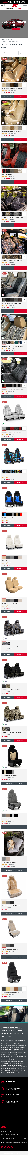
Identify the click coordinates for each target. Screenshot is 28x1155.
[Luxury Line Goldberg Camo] (14, 627)
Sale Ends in (14, 8)
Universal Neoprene (10, 819)
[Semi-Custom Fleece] (14, 584)
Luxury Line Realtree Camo (12, 260)
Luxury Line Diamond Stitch (13, 389)
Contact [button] (3, 1121)
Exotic (7, 174)
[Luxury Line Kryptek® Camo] (14, 198)
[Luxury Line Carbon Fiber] (14, 413)
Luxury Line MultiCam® (11, 690)
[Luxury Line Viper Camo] (14, 713)
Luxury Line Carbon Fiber (12, 432)
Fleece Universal (10, 949)
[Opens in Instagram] (5, 1147)
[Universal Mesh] (14, 756)
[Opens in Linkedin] (8, 1147)
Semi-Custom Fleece (11, 604)
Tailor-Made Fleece (10, 561)
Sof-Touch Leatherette (11, 303)
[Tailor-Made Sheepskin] (14, 112)
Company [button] (4, 1109)
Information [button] (5, 1117)
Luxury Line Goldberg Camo (12, 647)
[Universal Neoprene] (14, 800)
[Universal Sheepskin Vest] (14, 973)
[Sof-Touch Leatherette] (14, 284)
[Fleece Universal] (14, 930)
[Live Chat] (24, 5)
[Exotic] (14, 155)
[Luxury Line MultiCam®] (14, 670)
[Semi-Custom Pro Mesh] (14, 499)
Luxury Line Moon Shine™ (12, 475)
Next (26, 9)
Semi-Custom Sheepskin (12, 88)
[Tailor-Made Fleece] (14, 542)
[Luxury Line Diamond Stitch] (14, 370)
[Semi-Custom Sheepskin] (14, 69)
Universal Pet (9, 862)
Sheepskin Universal (11, 906)
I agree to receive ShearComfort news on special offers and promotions (15, 1143)
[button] (6, 53)
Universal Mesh (9, 775)
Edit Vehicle (15, 29)
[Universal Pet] (14, 843)
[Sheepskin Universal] (14, 886)
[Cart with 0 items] (26, 5)
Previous (2, 9)
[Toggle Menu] (2, 5)
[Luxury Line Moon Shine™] (14, 456)
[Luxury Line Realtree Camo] (14, 241)
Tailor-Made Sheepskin (11, 131)
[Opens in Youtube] (12, 1147)
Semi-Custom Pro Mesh (11, 518)
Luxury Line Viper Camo (11, 732)
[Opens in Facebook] (2, 1147)
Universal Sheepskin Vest (12, 992)
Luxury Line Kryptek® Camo (12, 217)
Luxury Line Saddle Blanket (12, 346)
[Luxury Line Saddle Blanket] (14, 327)
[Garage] (4, 5)
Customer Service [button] (6, 1113)
